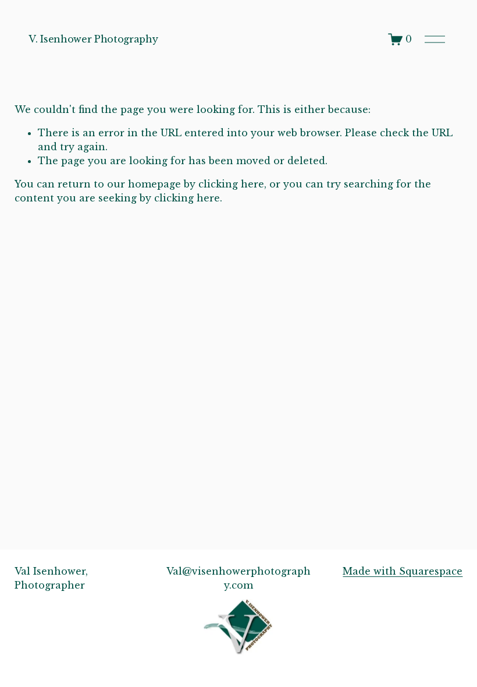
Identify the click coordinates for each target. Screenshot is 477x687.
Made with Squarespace (402, 571)
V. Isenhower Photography (93, 39)
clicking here (231, 184)
